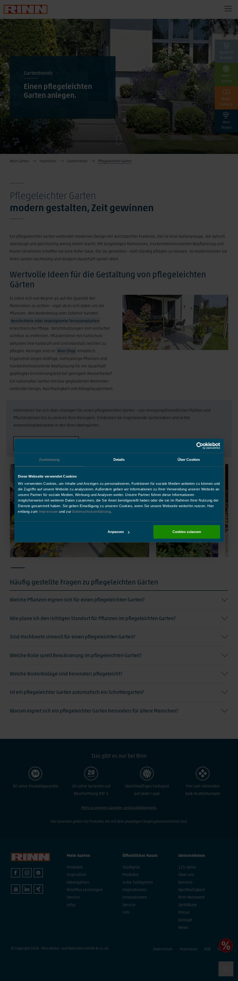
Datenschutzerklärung (91, 511)
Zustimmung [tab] (49, 460)
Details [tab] (119, 460)
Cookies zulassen (186, 532)
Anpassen (116, 532)
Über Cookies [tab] (189, 460)
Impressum (49, 511)
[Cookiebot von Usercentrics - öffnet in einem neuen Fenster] (199, 445)
